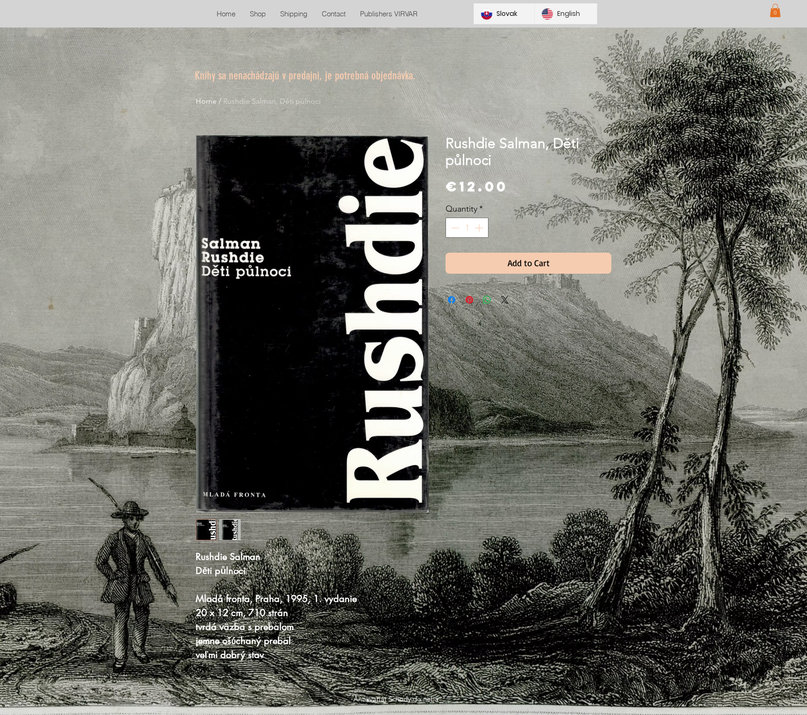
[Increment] (480, 227)
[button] (775, 10)
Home (206, 101)
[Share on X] (504, 299)
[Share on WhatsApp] (487, 299)
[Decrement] (454, 227)
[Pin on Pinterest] (469, 299)
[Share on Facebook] (451, 299)
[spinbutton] (467, 227)
